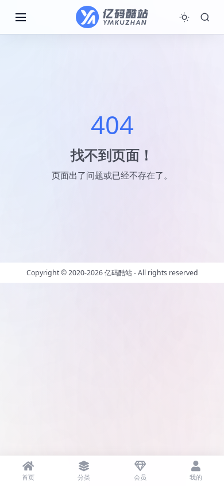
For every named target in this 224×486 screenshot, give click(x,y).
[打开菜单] (20, 17)
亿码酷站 (118, 273)
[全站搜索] (205, 17)
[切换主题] (184, 17)
